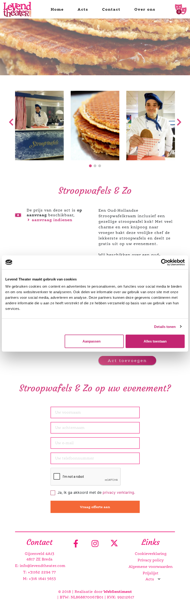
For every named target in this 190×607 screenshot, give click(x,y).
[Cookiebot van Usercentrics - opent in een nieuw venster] (164, 262)
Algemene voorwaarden (151, 566)
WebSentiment (118, 591)
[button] (90, 165)
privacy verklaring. (119, 492)
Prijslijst (150, 573)
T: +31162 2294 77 (39, 572)
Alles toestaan (155, 341)
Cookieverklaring (151, 553)
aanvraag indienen (51, 219)
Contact (111, 9)
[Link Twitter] (114, 544)
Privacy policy (151, 560)
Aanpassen (91, 341)
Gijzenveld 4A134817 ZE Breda (39, 556)
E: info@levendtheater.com (39, 565)
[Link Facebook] (76, 544)
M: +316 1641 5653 (39, 578)
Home (57, 9)
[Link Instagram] (95, 544)
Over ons (144, 9)
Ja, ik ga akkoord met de (96, 492)
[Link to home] (17, 9)
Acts (83, 9)
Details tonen (165, 326)
